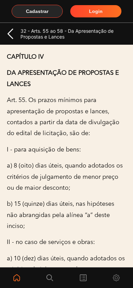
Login (96, 11)
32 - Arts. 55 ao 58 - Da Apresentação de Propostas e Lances (67, 34)
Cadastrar (37, 11)
